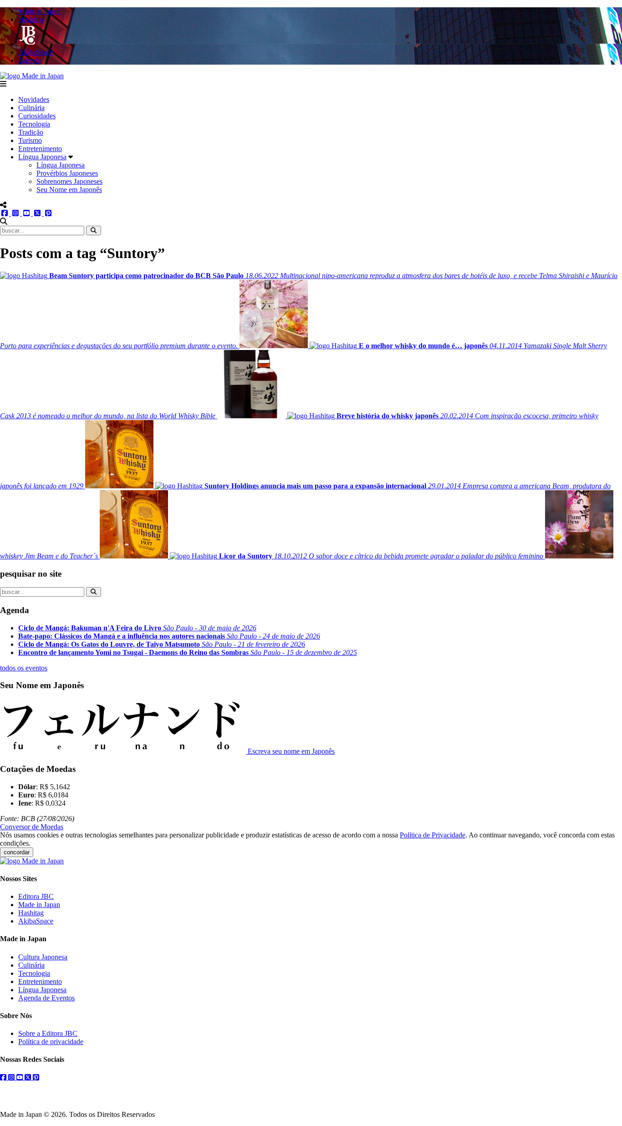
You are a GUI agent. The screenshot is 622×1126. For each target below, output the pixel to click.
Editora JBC (36, 896)
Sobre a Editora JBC (47, 1033)
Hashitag (31, 913)
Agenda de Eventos (46, 998)
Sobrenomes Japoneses (69, 181)
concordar (17, 852)
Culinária (31, 108)
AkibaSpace (35, 921)
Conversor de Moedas (31, 827)
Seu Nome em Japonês (69, 189)
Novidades (33, 99)
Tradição (30, 132)
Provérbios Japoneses (67, 173)
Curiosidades (37, 116)
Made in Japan (39, 904)
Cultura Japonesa (42, 957)
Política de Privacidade (432, 835)
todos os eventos (23, 668)
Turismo (30, 140)
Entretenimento (40, 148)
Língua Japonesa (42, 157)
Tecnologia (34, 124)
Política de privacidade (50, 1041)
